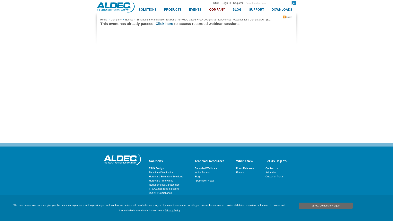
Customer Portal (274, 176)
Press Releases (245, 168)
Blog (197, 176)
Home (103, 19)
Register (238, 3)
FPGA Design (156, 168)
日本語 (215, 3)
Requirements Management (164, 184)
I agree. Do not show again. (326, 205)
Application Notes (204, 180)
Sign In (226, 3)
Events (240, 172)
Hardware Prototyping (161, 180)
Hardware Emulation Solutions (166, 176)
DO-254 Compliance (160, 193)
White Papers (202, 172)
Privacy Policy (172, 210)
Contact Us (271, 168)
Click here (164, 24)
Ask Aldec (270, 172)
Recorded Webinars (206, 168)
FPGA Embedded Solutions (164, 188)
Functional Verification (161, 172)
